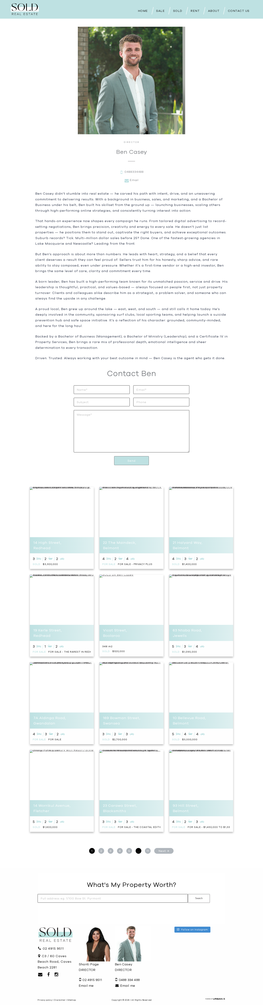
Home (143, 10)
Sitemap (71, 1000)
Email (133, 180)
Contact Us (239, 10)
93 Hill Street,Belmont (185, 808)
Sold (177, 10)
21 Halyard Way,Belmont (187, 545)
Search (199, 898)
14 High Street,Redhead (47, 545)
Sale (160, 10)
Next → (164, 850)
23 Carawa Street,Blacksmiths (120, 808)
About (214, 10)
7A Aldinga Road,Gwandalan (49, 720)
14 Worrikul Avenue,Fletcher (51, 808)
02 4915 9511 (53, 948)
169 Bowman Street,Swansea (121, 720)
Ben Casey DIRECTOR (123, 967)
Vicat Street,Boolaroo (115, 633)
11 (148, 850)
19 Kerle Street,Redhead (47, 633)
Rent (195, 10)
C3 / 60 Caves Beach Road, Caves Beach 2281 (55, 961)
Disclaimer (59, 1000)
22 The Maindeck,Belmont (119, 545)
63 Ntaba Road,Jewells (187, 633)
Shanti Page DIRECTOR (89, 967)
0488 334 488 (129, 980)
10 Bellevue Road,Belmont (189, 720)
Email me (86, 985)
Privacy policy (45, 1000)
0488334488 (134, 171)
